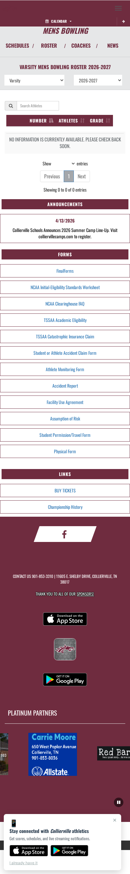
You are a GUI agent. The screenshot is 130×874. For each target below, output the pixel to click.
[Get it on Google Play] (69, 850)
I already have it (23, 862)
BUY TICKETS (65, 490)
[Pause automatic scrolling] (118, 802)
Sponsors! (85, 594)
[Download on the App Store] (28, 850)
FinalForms (65, 270)
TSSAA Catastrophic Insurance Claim (65, 336)
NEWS (112, 45)
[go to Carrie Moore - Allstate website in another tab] (51, 753)
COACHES (81, 45)
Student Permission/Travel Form (65, 434)
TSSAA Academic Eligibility (65, 320)
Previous (52, 176)
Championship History (65, 506)
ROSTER (49, 45)
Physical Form (65, 451)
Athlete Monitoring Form (65, 369)
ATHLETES (68, 120)
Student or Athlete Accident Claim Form (65, 352)
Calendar (59, 21)
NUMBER (38, 120)
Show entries (65, 163)
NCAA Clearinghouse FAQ (65, 303)
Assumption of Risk (65, 418)
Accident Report (65, 385)
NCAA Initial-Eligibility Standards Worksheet (65, 287)
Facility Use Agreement (65, 402)
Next (82, 176)
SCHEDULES (17, 45)
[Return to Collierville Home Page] (9, 8)
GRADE (96, 120)
